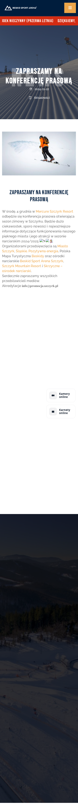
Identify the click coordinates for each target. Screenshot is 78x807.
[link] (54, 211)
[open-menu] (70, 8)
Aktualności (42, 97)
